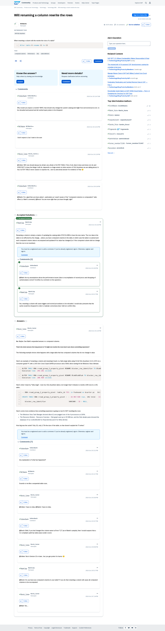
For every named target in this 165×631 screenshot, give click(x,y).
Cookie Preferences (85, 628)
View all (110, 153)
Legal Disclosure (57, 628)
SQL (38, 53)
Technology (43, 7)
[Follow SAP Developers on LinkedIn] (135, 628)
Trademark (67, 628)
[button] (142, 24)
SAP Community (18, 7)
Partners (70, 3)
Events (77, 3)
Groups (53, 3)
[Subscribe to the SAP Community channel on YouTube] (132, 628)
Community (26, 3)
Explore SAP (139, 3)
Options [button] (149, 15)
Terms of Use (38, 628)
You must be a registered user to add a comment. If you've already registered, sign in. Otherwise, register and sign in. (57, 250)
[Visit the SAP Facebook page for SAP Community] (125, 628)
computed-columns (20, 53)
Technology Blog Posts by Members (121, 69)
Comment (98, 61)
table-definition (45, 53)
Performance (31, 53)
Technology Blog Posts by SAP (119, 60)
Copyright (47, 628)
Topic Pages (95, 3)
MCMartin (23, 24)
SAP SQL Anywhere (20, 33)
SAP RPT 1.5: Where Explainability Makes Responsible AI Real (128, 58)
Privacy (30, 628)
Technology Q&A (52, 7)
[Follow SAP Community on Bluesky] (129, 628)
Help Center (85, 3)
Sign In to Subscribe (140, 15)
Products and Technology (41, 3)
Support (74, 628)
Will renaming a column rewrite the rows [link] (68, 7)
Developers (61, 3)
